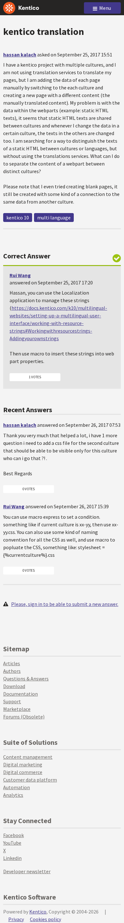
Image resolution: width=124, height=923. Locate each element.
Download (14, 686)
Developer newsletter (27, 871)
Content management (27, 757)
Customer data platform (30, 780)
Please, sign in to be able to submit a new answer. (64, 604)
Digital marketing (22, 764)
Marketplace (17, 709)
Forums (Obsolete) (24, 716)
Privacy (16, 919)
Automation (16, 787)
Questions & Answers (26, 678)
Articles (11, 663)
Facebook (13, 835)
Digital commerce (22, 772)
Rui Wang (20, 275)
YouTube (12, 843)
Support (12, 701)
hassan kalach (19, 54)
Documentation (20, 694)
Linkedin (12, 858)
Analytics (13, 795)
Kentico (37, 911)
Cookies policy (45, 919)
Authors (12, 671)
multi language (54, 217)
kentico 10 (17, 217)
